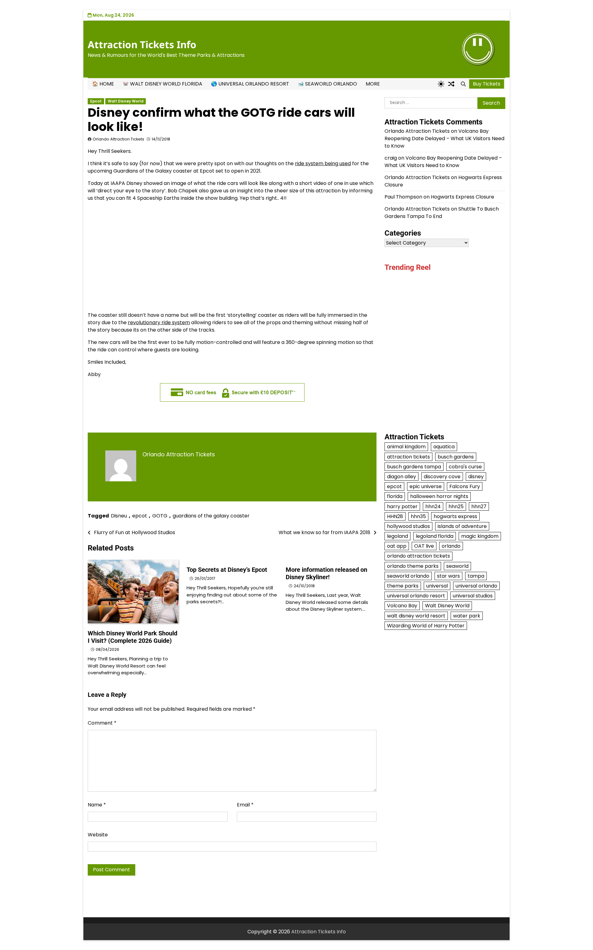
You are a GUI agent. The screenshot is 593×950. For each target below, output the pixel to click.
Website (98, 834)
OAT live (424, 545)
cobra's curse (465, 466)
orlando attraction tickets (418, 555)
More (373, 83)
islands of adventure (462, 525)
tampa (476, 575)
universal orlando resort (416, 595)
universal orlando (476, 585)
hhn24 (433, 506)
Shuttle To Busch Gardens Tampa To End (442, 212)
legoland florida (434, 535)
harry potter (402, 506)
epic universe (426, 486)
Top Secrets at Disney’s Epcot (227, 569)
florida (394, 496)
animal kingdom (406, 446)
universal (437, 585)
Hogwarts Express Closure (462, 196)
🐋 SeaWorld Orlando (327, 83)
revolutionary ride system (159, 322)
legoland (397, 535)
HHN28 (395, 516)
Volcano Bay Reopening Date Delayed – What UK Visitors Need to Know (444, 138)
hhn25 (456, 506)
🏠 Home (103, 83)
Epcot (96, 101)
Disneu (119, 515)
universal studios (473, 595)
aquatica (444, 446)
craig (391, 157)
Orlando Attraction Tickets (118, 139)
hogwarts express (455, 516)
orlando (451, 545)
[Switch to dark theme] (441, 84)
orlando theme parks (413, 565)
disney (476, 476)
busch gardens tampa (414, 466)
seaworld (457, 565)
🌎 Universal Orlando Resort (250, 83)
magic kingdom (479, 535)
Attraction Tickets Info (142, 44)
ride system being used (323, 163)
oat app (396, 545)
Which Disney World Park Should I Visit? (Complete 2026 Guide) (132, 637)
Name (97, 804)
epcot (139, 515)
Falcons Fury (464, 486)
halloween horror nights (439, 496)
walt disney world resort (416, 615)
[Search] (463, 84)
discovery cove (442, 476)
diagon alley (401, 476)
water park (466, 615)
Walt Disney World (125, 101)
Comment (102, 722)
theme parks (402, 585)
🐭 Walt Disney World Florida (162, 83)
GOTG (159, 515)
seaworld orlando (408, 575)
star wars (448, 575)
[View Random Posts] (451, 84)
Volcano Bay (402, 605)
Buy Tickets (486, 83)
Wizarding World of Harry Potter (426, 625)
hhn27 (478, 506)
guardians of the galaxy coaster (211, 515)
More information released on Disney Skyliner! (326, 573)
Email (245, 804)
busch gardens (456, 456)
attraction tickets (408, 456)
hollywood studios (408, 525)
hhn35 (418, 516)
